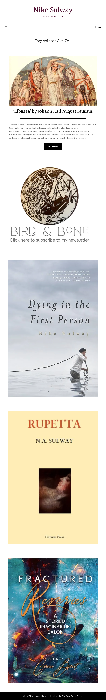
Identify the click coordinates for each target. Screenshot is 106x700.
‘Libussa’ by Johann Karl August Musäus (53, 111)
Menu (98, 27)
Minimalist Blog (59, 696)
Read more (53, 146)
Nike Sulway (53, 10)
